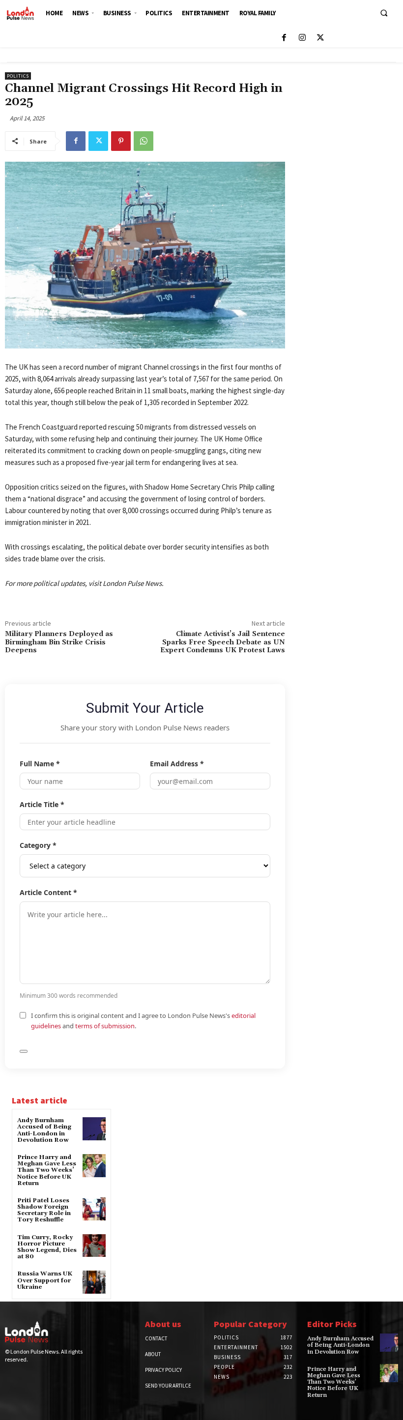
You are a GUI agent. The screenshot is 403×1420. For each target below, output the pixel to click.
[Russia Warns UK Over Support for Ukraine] (94, 1282)
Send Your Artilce (168, 1385)
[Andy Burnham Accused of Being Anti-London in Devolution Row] (94, 1128)
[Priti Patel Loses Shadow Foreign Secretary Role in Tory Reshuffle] (94, 1208)
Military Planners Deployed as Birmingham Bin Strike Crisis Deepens (59, 642)
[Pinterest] (121, 141)
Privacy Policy (163, 1369)
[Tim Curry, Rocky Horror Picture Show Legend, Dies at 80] (94, 1245)
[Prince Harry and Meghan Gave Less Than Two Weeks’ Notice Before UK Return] (94, 1165)
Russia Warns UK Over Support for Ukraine (44, 1280)
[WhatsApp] (143, 141)
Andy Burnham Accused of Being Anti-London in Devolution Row (44, 1130)
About (153, 1354)
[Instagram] (302, 38)
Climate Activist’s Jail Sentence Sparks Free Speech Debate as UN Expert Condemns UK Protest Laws (222, 642)
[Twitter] (320, 38)
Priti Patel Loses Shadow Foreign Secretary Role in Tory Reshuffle (44, 1210)
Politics (18, 76)
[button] (384, 12)
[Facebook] (283, 38)
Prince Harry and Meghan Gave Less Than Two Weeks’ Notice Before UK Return (46, 1170)
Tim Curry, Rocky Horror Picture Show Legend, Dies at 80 (47, 1247)
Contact (156, 1338)
